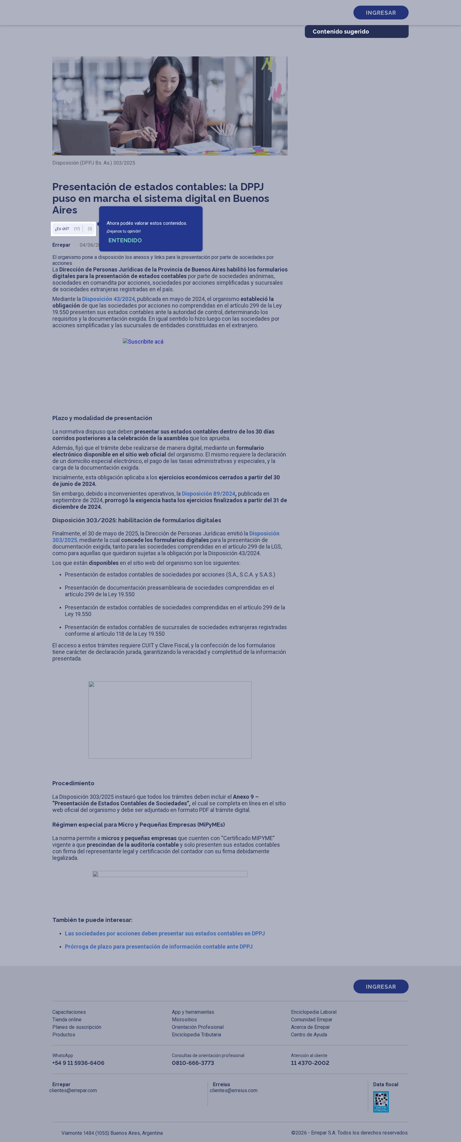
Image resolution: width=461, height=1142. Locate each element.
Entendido (125, 240)
